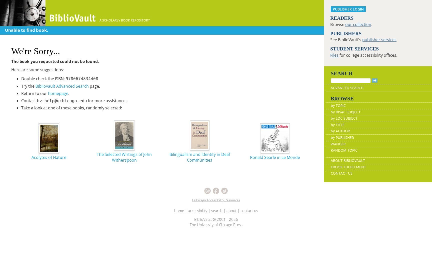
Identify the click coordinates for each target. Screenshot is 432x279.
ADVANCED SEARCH (347, 87)
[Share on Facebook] (216, 190)
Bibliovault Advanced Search (62, 86)
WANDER (338, 144)
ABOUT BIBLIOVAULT (348, 160)
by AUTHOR (340, 131)
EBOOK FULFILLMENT (348, 167)
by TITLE (337, 124)
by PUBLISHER (342, 137)
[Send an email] (207, 190)
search (216, 210)
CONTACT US (341, 173)
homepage (58, 93)
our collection (358, 24)
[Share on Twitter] (224, 190)
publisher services (379, 39)
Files (334, 55)
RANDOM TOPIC (344, 150)
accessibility (197, 210)
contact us (249, 210)
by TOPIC (338, 105)
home (179, 210)
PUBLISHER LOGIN (348, 9)
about (231, 210)
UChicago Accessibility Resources (216, 200)
